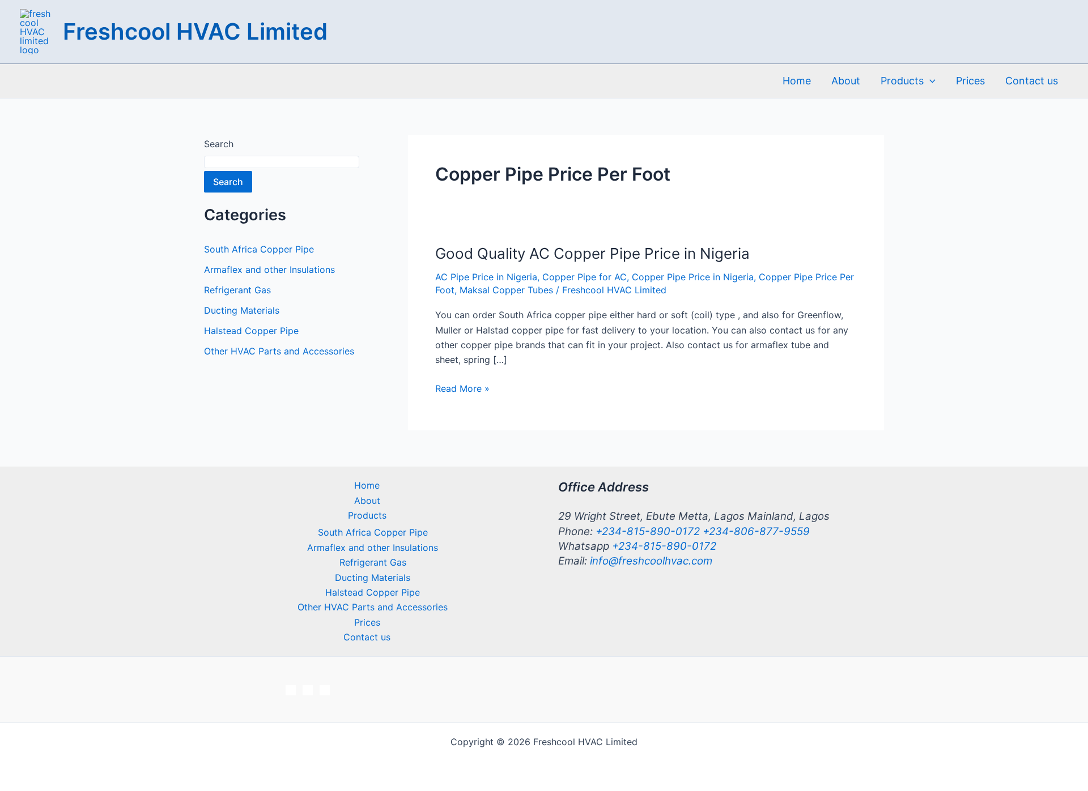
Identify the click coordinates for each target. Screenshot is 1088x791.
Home (797, 81)
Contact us (1031, 81)
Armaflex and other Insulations (269, 269)
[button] (930, 81)
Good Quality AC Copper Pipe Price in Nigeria (592, 253)
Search (218, 143)
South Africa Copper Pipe (259, 249)
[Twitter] (308, 690)
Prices (970, 81)
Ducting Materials (241, 310)
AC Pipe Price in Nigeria (486, 277)
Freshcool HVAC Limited (195, 31)
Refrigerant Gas (237, 290)
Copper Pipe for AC (584, 277)
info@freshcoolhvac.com (651, 560)
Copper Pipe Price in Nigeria (693, 277)
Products (902, 81)
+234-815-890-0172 (649, 531)
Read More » (462, 389)
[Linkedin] (325, 690)
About (845, 81)
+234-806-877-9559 (756, 531)
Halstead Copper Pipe (251, 330)
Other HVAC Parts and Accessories (279, 351)
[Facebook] (291, 690)
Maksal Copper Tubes (506, 290)
